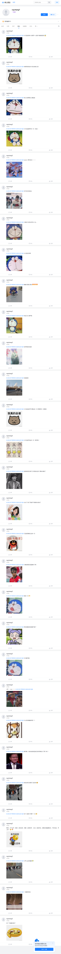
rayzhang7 (9, 31)
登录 (57, 2)
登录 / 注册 (44, 949)
